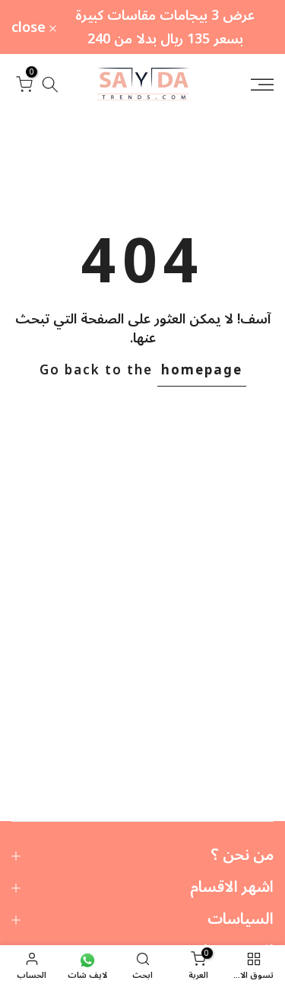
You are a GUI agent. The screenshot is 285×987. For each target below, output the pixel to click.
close (30, 27)
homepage (201, 370)
